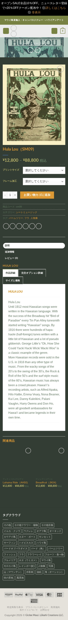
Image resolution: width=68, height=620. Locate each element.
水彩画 (29, 572)
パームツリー (16, 218)
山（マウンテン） (13, 572)
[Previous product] (37, 50)
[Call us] (14, 34)
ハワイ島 (41, 542)
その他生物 (47, 525)
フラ (26, 218)
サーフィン (10, 542)
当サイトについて (29, 610)
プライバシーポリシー (37, 607)
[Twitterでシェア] (19, 226)
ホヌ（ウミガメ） (28, 560)
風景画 (20, 577)
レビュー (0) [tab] (11, 258)
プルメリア (10, 560)
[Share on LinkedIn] (39, 226)
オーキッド (55, 531)
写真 (51, 566)
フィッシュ (10, 554)
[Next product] (30, 50)
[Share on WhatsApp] (6, 226)
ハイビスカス (26, 542)
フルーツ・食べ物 (54, 554)
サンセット (45, 536)
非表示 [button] (36, 12)
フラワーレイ (34, 554)
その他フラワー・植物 (26, 525)
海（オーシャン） (54, 572)
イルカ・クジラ (12, 531)
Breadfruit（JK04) (46, 482)
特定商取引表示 (15, 607)
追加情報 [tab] (10, 252)
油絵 (39, 572)
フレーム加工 (10, 181)
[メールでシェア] (26, 226)
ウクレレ (28, 531)
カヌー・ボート (27, 536)
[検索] (54, 31)
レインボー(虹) (27, 566)
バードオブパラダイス (15, 548)
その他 (7, 525)
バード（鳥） (38, 548)
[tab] (10, 273)
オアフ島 (41, 531)
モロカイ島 (10, 566)
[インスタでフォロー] (14, 28)
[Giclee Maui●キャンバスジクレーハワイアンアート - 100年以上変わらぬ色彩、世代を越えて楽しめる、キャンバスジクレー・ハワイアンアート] (34, 31)
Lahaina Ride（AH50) (15, 482)
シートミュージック (34, 43)
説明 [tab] (7, 245)
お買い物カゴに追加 (37, 195)
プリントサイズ (11, 170)
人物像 (34, 218)
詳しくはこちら (56, 7)
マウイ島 (46, 560)
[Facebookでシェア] (13, 226)
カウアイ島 (10, 536)
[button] (6, 31)
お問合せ (44, 610)
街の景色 (8, 577)
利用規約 (55, 607)
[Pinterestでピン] (32, 226)
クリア (62, 165)
